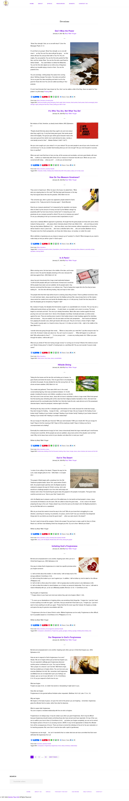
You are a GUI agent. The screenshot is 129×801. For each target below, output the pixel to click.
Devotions (43, 100)
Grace (63, 745)
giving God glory (51, 102)
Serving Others (40, 251)
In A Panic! (64, 257)
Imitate (44, 170)
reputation (33, 251)
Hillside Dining (64, 364)
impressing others (75, 249)
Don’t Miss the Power (64, 30)
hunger (71, 451)
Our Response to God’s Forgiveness (64, 637)
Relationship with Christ (60, 170)
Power (51, 104)
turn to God (77, 170)
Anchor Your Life (12, 3)
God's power (81, 102)
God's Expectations (65, 249)
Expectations (56, 249)
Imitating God (50, 170)
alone (42, 358)
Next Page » (53, 757)
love (90, 631)
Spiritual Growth (50, 168)
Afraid (39, 358)
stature (69, 170)
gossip (60, 631)
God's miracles (66, 102)
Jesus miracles (81, 451)
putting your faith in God (59, 104)
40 (46, 757)
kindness (67, 745)
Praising (46, 91)
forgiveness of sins (56, 745)
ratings (92, 249)
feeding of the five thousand (51, 451)
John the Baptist (45, 539)
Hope (48, 358)
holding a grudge (72, 631)
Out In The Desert (64, 457)
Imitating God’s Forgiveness (64, 546)
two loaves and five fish (92, 451)
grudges (65, 631)
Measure (82, 249)
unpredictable (57, 358)
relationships (73, 745)
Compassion (40, 631)
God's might (59, 102)
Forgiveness (55, 631)
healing (61, 451)
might (36, 104)
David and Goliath (42, 102)
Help (64, 451)
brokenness (40, 451)
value (82, 170)
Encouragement (50, 629)
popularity (87, 249)
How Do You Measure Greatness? (64, 177)
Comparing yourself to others (44, 249)
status (72, 170)
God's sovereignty (89, 102)
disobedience (48, 631)
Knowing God (49, 100)
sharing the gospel (67, 539)
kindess (86, 631)
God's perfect (74, 102)
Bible (38, 100)
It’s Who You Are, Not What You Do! (64, 110)
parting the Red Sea (44, 104)
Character (39, 170)
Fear (46, 358)
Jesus (52, 358)
